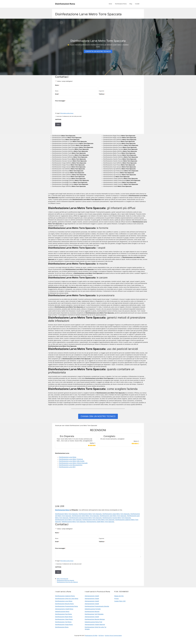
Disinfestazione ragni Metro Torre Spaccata (113, 516)
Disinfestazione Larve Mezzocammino (70, 465)
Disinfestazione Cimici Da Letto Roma (66, 598)
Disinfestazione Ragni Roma (63, 617)
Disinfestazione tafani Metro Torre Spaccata (85, 516)
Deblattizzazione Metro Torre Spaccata (74, 521)
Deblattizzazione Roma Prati (93, 622)
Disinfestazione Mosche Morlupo (95, 619)
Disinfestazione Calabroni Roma (65, 596)
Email (57, 94)
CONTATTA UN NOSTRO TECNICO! (98, 51)
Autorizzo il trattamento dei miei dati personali (69, 116)
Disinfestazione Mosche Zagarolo (65, 580)
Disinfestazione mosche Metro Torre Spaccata (116, 518)
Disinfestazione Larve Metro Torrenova (71, 459)
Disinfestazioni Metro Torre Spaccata (66, 514)
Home (110, 4)
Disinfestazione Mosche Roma (64, 604)
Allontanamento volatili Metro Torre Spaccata (100, 521)
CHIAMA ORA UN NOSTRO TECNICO (98, 416)
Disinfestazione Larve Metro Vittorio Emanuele (73, 463)
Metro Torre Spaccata (62, 578)
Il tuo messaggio (60, 101)
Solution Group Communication (113, 635)
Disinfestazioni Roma (65, 4)
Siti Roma (101, 635)
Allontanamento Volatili (92, 596)
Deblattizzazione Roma (62, 611)
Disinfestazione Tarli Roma (63, 622)
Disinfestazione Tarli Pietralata (94, 614)
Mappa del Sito (119, 596)
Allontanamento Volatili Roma (64, 609)
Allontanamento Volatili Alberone (95, 624)
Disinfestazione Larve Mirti (67, 467)
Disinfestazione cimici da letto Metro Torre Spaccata (98, 519)
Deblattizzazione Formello (93, 609)
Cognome (101, 91)
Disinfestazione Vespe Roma (64, 624)
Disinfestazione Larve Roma (67, 457)
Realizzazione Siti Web (91, 635)
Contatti (137, 4)
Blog (131, 4)
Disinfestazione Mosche (92, 611)
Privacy (116, 598)
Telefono (102, 94)
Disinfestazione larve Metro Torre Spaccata (68, 519)
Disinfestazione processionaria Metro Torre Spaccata (85, 518)
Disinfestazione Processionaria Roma (66, 606)
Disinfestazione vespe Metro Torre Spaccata (116, 514)
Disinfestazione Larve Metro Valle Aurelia (71, 461)
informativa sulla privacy (66, 113)
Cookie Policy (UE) (120, 601)
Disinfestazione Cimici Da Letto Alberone (67, 582)
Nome (56, 91)
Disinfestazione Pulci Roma (63, 614)
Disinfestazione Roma (62, 510)
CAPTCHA (58, 119)
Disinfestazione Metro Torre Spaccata (90, 514)
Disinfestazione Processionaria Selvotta (97, 606)
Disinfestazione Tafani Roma (64, 619)
